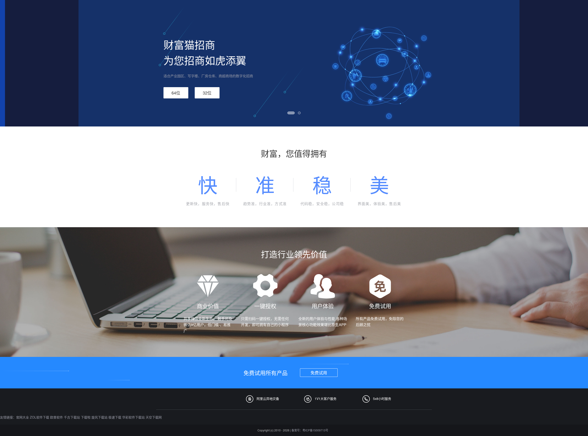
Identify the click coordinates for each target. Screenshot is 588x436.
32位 (202, 93)
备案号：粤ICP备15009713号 (309, 430)
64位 (171, 93)
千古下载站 (72, 417)
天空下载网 (154, 417)
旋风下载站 (99, 417)
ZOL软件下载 (39, 417)
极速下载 (114, 417)
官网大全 (22, 417)
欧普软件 (56, 417)
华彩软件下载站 (133, 417)
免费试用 (319, 373)
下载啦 (85, 417)
